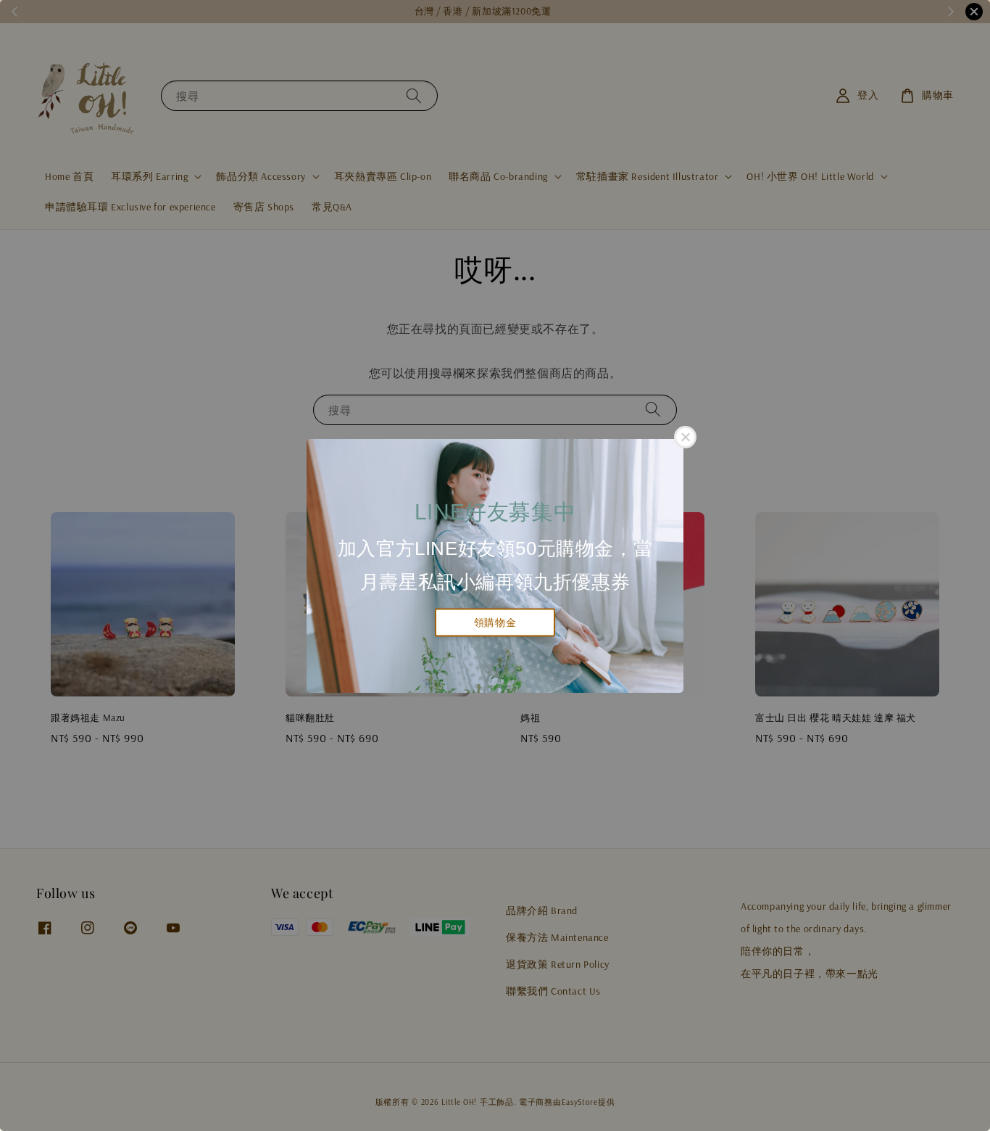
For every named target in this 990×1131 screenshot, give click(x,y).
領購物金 (495, 622)
